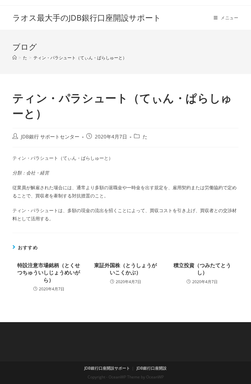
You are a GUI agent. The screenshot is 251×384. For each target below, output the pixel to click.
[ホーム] (14, 58)
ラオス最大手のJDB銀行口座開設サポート (86, 17)
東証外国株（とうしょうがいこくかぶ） (125, 269)
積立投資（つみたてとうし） (202, 269)
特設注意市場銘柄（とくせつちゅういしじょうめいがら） (48, 272)
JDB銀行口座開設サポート (107, 368)
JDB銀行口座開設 (152, 368)
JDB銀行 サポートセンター (50, 137)
